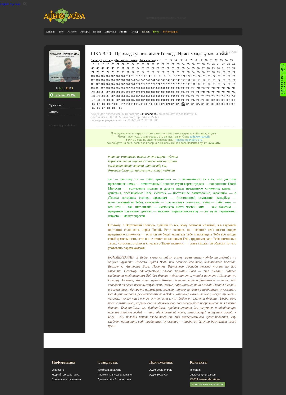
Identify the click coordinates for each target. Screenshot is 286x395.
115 (153, 76)
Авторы (85, 31)
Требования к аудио (109, 369)
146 (163, 80)
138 (123, 80)
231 (153, 92)
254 (123, 96)
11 (211, 60)
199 (138, 88)
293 (173, 100)
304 (228, 100)
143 (148, 80)
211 (198, 88)
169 (133, 84)
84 (143, 72)
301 (213, 100)
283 (123, 100)
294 (178, 100)
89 (168, 72)
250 (103, 96)
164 (108, 84)
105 (103, 76)
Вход (156, 31)
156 (213, 80)
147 (168, 80)
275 (228, 96)
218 (233, 88)
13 (221, 60)
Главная (50, 31)
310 (113, 104)
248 (93, 96)
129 (223, 76)
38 (203, 64)
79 (118, 72)
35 (188, 64)
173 (153, 84)
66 (198, 68)
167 (123, 84)
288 (148, 100)
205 (168, 88)
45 (92, 68)
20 (113, 64)
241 (203, 92)
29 (158, 64)
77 (108, 72)
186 (218, 84)
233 (163, 92)
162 (98, 84)
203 (158, 88)
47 (103, 68)
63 (183, 68)
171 (143, 84)
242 (208, 92)
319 (158, 104)
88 (163, 72)
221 (103, 92)
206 (173, 88)
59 (163, 68)
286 (138, 100)
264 (173, 96)
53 (133, 68)
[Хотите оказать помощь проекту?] (283, 79)
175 (163, 84)
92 (183, 72)
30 (163, 64)
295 (183, 100)
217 (228, 88)
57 (153, 68)
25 (138, 64)
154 (203, 80)
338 (108, 108)
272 (213, 96)
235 (173, 92)
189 (233, 84)
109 (123, 76)
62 (178, 68)
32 (173, 64)
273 (218, 96)
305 (233, 100)
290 (158, 100)
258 (143, 96)
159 (228, 80)
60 (168, 68)
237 (183, 92)
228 (138, 92)
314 (133, 104)
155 (208, 80)
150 (183, 80)
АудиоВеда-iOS (158, 374)
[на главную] (64, 22)
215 (218, 88)
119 (173, 76)
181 (193, 84)
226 (128, 92)
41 (218, 64)
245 (223, 92)
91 (178, 72)
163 (103, 84)
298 (198, 100)
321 (168, 104)
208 (183, 88)
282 (118, 100)
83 (138, 72)
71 (223, 68)
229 (143, 92)
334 (233, 104)
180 (188, 84)
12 (216, 60)
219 (93, 92)
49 (113, 68)
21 (118, 64)
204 (163, 88)
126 (208, 76)
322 (173, 104)
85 (148, 72)
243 (213, 92)
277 (93, 100)
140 (133, 80)
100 (223, 72)
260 (153, 96)
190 (93, 88)
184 (208, 84)
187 (223, 84)
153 (198, 80)
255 (128, 96)
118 (168, 76)
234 (168, 92)
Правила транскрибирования (115, 374)
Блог (61, 31)
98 (213, 72)
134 (103, 80)
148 (173, 80)
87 (158, 72)
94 (193, 72)
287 (143, 100)
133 (98, 80)
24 (133, 64)
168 (128, 84)
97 (208, 72)
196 (123, 88)
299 (203, 100)
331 (218, 104)
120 (178, 76)
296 (188, 100)
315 (138, 104)
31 (168, 64)
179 (183, 84)
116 (158, 76)
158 (223, 80)
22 (123, 64)
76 (103, 72)
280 (108, 100)
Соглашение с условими (66, 379)
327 (198, 104)
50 (118, 68)
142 (143, 80)
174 (158, 84)
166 (118, 84)
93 (188, 72)
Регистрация (170, 31)
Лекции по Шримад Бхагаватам (135, 60)
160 (233, 80)
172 (148, 84)
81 (128, 72)
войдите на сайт (199, 136)
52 (128, 68)
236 (178, 92)
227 (133, 92)
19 (108, 64)
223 (113, 92)
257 (138, 96)
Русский (15, 4)
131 (233, 76)
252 (113, 96)
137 (118, 80)
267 (188, 96)
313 (128, 104)
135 (108, 80)
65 (193, 68)
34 (183, 64)
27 (148, 64)
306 (93, 104)
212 (203, 88)
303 (223, 100)
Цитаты (53, 111)
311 (118, 104)
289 (153, 100)
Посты (97, 31)
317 (148, 104)
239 (193, 92)
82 (133, 72)
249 (98, 96)
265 (178, 96)
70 (218, 68)
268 (193, 96)
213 (208, 88)
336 (98, 108)
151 (188, 80)
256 (133, 96)
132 (93, 80)
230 (148, 92)
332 (223, 104)
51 (123, 68)
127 (213, 76)
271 (208, 96)
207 (178, 88)
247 (233, 92)
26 (143, 64)
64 (188, 68)
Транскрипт (56, 105)
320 (163, 104)
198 (133, 88)
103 (93, 76)
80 (123, 72)
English (4, 4)
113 (143, 76)
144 (153, 80)
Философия (149, 114)
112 (138, 76)
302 (218, 100)
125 (203, 76)
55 (143, 68)
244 (218, 92)
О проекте (58, 369)
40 (213, 64)
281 (113, 100)
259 (148, 96)
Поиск (145, 31)
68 (208, 68)
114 (148, 76)
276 (233, 96)
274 (223, 96)
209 (188, 88)
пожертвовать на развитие (208, 384)
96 (203, 72)
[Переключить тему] (25, 3)
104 (98, 76)
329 (208, 104)
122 (188, 76)
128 (218, 76)
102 (233, 72)
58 (158, 68)
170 (138, 84)
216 (223, 88)
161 (93, 84)
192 (103, 88)
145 (158, 80)
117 (163, 76)
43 (228, 64)
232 (158, 92)
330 (213, 104)
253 (118, 96)
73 (233, 68)
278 (98, 100)
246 (228, 92)
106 (108, 76)
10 (206, 60)
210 (193, 88)
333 (228, 104)
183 (203, 84)
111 (133, 76)
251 (108, 96)
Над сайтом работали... (66, 374)
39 (208, 64)
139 (128, 80)
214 (213, 88)
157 (218, 80)
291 (163, 100)
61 (173, 68)
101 (228, 72)
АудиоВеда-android (160, 369)
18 (103, 64)
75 (98, 72)
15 (231, 60)
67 (203, 68)
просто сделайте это (189, 139)
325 (188, 104)
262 (163, 96)
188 (228, 84)
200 (143, 88)
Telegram (195, 369)
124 (198, 76)
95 (198, 72)
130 (228, 76)
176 (168, 84)
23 (128, 64)
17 (98, 64)
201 (148, 88)
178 (178, 84)
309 (108, 104)
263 (168, 96)
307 (98, 104)
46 (98, 68)
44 (233, 64)
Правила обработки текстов (114, 379)
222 (108, 92)
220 (98, 92)
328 (203, 104)
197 (128, 88)
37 (198, 64)
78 (113, 72)
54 (138, 68)
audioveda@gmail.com (203, 374)
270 (203, 96)
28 (153, 64)
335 (93, 108)
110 (128, 76)
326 (193, 104)
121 (183, 76)
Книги (123, 31)
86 (153, 72)
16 (92, 64)
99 (218, 72)
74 (92, 72)
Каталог (72, 31)
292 (168, 100)
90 (173, 72)
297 (193, 100)
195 (118, 88)
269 (198, 96)
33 (178, 64)
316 (143, 104)
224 (118, 92)
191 (98, 88)
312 (123, 104)
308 (103, 104)
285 (133, 100)
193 (108, 88)
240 (198, 92)
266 (183, 96)
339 (113, 108)
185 (213, 84)
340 (118, 108)
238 (188, 92)
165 (113, 84)
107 (113, 76)
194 (113, 88)
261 (158, 96)
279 (103, 100)
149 (178, 80)
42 (223, 64)
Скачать (65, 95)
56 (148, 68)
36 (193, 64)
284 (128, 100)
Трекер (134, 31)
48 (108, 68)
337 (103, 108)
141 (138, 80)
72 (228, 68)
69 (213, 68)
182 (198, 84)
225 (123, 92)
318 (153, 104)
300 (208, 100)
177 (173, 84)
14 (226, 60)
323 (178, 104)
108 (118, 76)
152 (193, 80)
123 (193, 76)
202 (153, 88)
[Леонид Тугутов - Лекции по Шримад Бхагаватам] (64, 80)
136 (113, 80)
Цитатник (110, 31)
